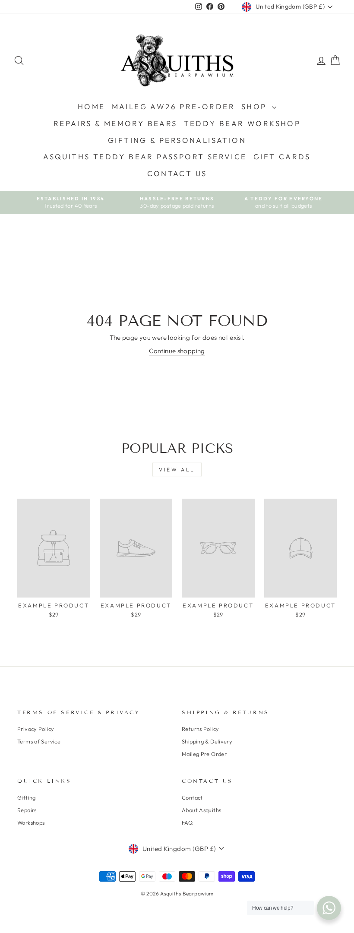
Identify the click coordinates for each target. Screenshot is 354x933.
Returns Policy (200, 728)
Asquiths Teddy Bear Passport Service (145, 156)
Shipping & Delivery (207, 741)
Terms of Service (38, 741)
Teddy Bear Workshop (242, 123)
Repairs (27, 809)
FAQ (187, 822)
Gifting (26, 797)
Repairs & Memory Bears (115, 123)
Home (91, 106)
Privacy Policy (35, 728)
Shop (255, 106)
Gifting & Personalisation (177, 140)
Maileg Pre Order (204, 753)
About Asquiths (201, 809)
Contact (192, 797)
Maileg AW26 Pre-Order (173, 106)
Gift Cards (282, 156)
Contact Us (177, 173)
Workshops (30, 822)
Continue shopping (177, 351)
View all (177, 469)
